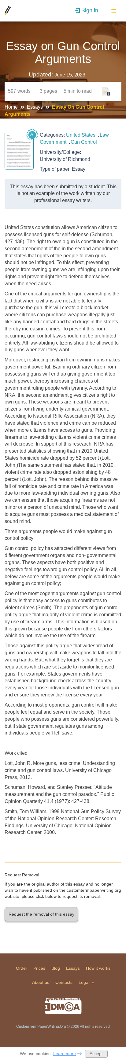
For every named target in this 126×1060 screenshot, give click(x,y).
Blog (55, 968)
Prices (39, 968)
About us (40, 982)
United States (82, 135)
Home (12, 107)
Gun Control (84, 142)
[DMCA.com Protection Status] (63, 1006)
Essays (35, 107)
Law (105, 135)
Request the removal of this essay (41, 914)
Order (21, 968)
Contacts (63, 982)
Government (54, 142)
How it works (98, 968)
